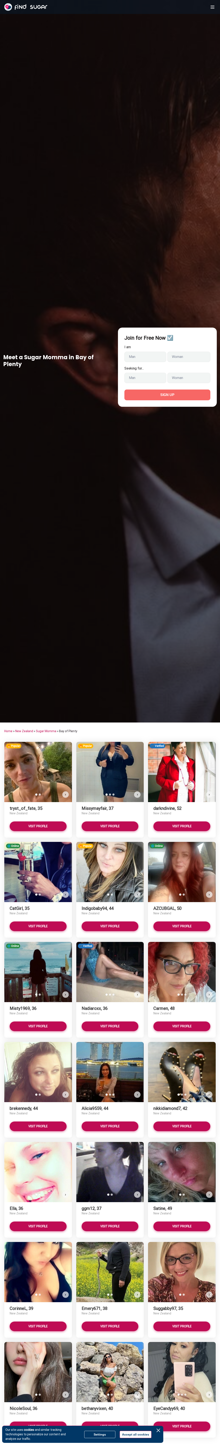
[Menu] (212, 7)
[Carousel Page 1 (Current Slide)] (36, 794)
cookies (29, 1429)
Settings (100, 1434)
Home (8, 731)
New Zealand (24, 731)
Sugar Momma (46, 731)
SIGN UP (167, 395)
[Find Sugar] (25, 7)
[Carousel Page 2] (40, 794)
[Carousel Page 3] (113, 794)
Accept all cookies (135, 1434)
